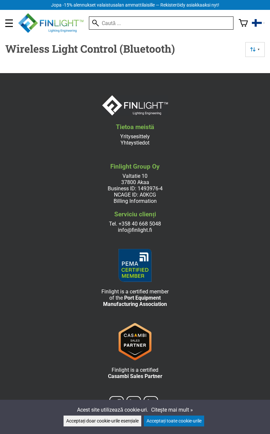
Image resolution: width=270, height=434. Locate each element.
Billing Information (135, 201)
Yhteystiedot (135, 143)
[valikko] (9, 23)
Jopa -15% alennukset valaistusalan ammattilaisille (135, 5)
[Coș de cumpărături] (243, 23)
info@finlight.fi (135, 230)
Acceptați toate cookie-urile (174, 421)
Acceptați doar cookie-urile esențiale (102, 421)
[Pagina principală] (53, 31)
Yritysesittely (135, 136)
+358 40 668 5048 (140, 224)
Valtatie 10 (135, 176)
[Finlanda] (258, 23)
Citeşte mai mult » (172, 410)
